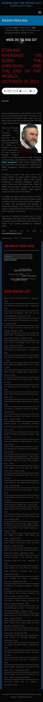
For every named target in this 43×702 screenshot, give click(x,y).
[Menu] (39, 12)
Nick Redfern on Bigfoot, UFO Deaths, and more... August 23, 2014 (21, 536)
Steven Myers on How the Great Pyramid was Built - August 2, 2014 (21, 517)
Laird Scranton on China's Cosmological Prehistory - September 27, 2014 (21, 579)
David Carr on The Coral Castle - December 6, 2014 (21, 661)
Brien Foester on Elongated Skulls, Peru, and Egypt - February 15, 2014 (21, 344)
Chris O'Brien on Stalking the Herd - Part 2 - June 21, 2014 (21, 476)
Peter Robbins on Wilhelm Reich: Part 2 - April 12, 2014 (21, 403)
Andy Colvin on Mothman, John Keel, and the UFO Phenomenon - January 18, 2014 (21, 314)
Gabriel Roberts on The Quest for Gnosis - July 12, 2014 (21, 498)
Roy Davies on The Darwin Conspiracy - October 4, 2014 (21, 587)
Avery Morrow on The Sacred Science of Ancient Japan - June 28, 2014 (21, 484)
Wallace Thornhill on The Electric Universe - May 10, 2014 (21, 435)
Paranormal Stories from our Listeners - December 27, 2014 (21, 683)
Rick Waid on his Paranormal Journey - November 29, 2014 (21, 653)
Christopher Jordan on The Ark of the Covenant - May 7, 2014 (21, 461)
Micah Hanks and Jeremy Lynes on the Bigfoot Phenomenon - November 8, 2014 (21, 631)
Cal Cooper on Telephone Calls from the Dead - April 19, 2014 (21, 410)
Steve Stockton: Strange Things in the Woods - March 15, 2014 (21, 373)
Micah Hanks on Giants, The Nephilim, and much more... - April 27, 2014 (21, 417)
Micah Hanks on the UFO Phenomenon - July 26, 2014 (21, 510)
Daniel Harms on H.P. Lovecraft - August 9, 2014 (21, 524)
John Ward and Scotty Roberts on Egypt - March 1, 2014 (21, 358)
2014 (16, 238)
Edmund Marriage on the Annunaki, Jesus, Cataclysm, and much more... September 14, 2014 (21, 560)
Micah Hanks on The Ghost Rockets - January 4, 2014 (21, 299)
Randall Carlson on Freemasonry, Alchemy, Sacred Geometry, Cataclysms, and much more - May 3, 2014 (21, 427)
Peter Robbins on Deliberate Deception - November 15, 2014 (21, 638)
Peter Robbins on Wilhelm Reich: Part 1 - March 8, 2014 (21, 366)
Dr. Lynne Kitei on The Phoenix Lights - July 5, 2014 (21, 491)
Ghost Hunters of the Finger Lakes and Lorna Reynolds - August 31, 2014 (21, 544)
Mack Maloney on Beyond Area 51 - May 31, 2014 (21, 456)
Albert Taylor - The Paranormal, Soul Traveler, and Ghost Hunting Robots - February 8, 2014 (21, 336)
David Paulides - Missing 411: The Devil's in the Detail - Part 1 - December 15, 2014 (21, 668)
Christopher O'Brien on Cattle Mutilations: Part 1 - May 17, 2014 (21, 443)
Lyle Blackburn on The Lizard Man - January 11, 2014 (21, 307)
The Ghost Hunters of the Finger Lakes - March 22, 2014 (21, 380)
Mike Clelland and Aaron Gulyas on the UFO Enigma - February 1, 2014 (21, 329)
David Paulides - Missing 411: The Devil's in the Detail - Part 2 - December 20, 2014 (21, 675)
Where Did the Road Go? (21, 3)
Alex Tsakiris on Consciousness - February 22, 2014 (21, 351)
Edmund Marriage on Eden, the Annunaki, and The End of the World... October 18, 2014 (21, 609)
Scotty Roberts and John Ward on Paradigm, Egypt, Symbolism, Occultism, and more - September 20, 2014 (21, 571)
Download (5, 101)
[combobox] (18, 256)
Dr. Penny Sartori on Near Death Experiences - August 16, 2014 (21, 529)
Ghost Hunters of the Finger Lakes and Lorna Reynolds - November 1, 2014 (21, 624)
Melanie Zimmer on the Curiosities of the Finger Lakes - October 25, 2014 (21, 616)
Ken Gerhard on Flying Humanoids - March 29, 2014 (21, 388)
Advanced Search (10, 260)
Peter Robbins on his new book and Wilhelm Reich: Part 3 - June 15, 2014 (21, 469)
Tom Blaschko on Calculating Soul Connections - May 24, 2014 (21, 450)
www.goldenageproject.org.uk (12, 233)
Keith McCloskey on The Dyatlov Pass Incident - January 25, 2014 (21, 321)
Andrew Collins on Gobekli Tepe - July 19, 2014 (20, 505)
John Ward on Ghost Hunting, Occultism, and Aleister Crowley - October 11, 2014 (21, 594)
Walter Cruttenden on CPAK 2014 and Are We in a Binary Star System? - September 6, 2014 (21, 551)
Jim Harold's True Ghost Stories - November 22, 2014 (21, 646)
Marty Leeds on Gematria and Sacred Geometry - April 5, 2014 (21, 395)
